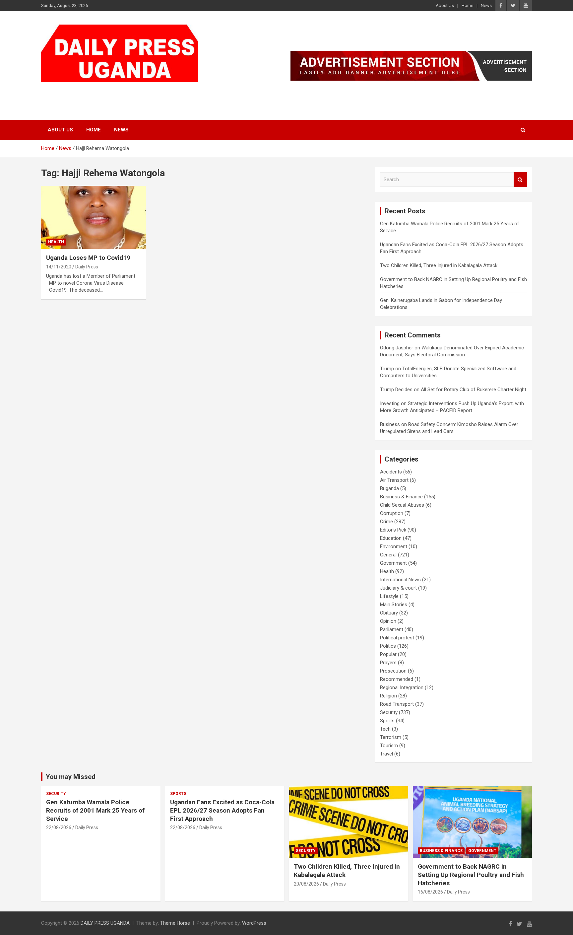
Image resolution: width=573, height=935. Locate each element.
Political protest (397, 638)
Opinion (388, 621)
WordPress (254, 923)
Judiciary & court (398, 588)
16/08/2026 (430, 892)
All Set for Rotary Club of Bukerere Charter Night (473, 390)
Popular (388, 654)
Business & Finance (401, 497)
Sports (387, 721)
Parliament (391, 629)
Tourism (389, 746)
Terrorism (390, 737)
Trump (387, 369)
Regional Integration (401, 687)
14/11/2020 (58, 266)
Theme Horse (175, 923)
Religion (388, 696)
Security (389, 712)
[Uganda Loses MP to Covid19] (93, 217)
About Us (445, 5)
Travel (386, 754)
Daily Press (86, 266)
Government (393, 563)
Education (391, 538)
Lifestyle (389, 596)
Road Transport (397, 704)
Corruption (391, 513)
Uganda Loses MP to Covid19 (88, 257)
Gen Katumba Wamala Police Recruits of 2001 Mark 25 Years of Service (95, 810)
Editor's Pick (393, 530)
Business (390, 424)
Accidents (391, 472)
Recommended (396, 679)
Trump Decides (396, 390)
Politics (388, 646)
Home (467, 5)
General (388, 555)
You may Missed (71, 777)
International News (400, 580)
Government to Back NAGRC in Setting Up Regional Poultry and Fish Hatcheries (471, 875)
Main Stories (393, 605)
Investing (390, 403)
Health (56, 242)
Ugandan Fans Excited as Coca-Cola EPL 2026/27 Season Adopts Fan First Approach (222, 810)
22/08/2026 (58, 827)
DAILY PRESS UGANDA (109, 91)
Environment (393, 546)
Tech (385, 729)
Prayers (388, 663)
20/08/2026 (306, 884)
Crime (386, 522)
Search (520, 179)
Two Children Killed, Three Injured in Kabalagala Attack (438, 265)
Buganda (389, 488)
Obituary (389, 613)
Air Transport (394, 480)
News (486, 5)
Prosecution (393, 671)
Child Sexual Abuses (402, 505)
